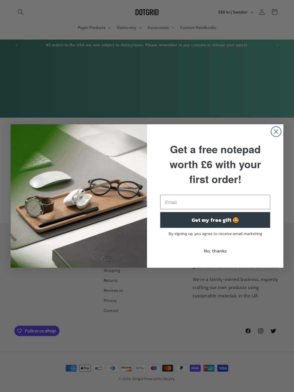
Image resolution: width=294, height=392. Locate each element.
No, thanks (215, 250)
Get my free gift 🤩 (215, 220)
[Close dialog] (276, 132)
